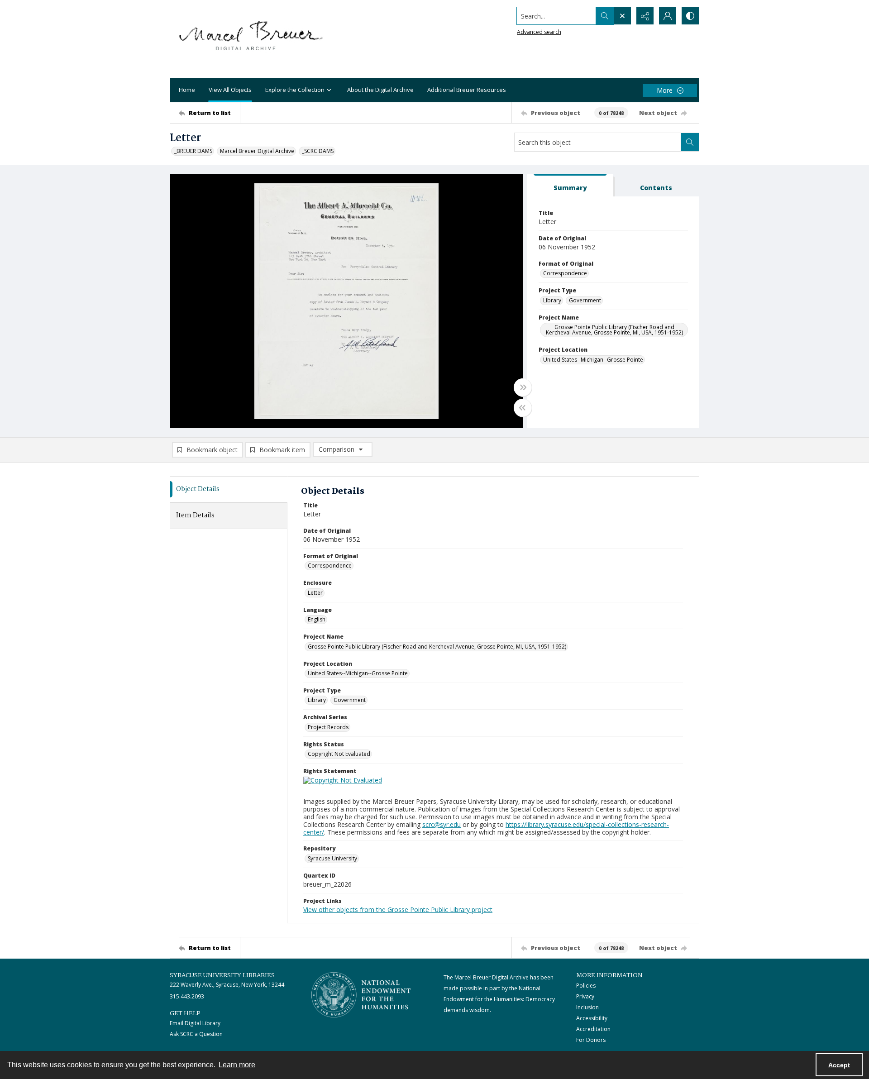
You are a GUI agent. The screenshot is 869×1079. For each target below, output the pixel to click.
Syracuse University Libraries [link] (222, 975)
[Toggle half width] (523, 408)
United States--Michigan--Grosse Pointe (593, 359)
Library (552, 300)
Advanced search (539, 32)
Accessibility (591, 1018)
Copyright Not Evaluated (339, 754)
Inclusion (587, 1007)
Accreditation (593, 1029)
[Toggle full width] (523, 387)
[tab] (570, 185)
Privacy (585, 996)
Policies (586, 985)
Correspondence (565, 273)
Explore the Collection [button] (295, 90)
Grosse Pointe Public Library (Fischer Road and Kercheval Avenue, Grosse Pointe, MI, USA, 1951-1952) (614, 329)
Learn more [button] (237, 1065)
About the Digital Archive (380, 90)
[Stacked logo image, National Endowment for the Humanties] (361, 994)
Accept (839, 1065)
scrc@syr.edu (441, 824)
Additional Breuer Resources (466, 90)
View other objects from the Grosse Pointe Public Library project (397, 909)
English (316, 619)
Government (585, 300)
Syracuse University (332, 858)
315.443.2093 (187, 996)
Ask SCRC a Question (196, 1034)
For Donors (591, 1040)
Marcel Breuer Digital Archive (257, 151)
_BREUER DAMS (193, 151)
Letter (315, 593)
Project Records (328, 727)
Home (187, 90)
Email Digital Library (195, 1023)
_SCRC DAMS (318, 151)
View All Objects (230, 90)
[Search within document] (690, 142)
